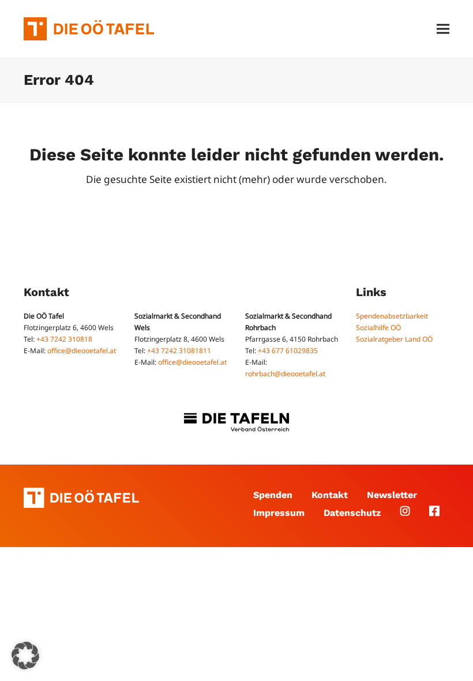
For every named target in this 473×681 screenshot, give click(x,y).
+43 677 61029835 (288, 351)
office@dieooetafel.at (81, 351)
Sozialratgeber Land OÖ (394, 339)
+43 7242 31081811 (179, 351)
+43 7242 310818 (64, 339)
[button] (443, 29)
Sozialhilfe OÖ (378, 327)
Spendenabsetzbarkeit (392, 316)
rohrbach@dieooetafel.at (285, 374)
